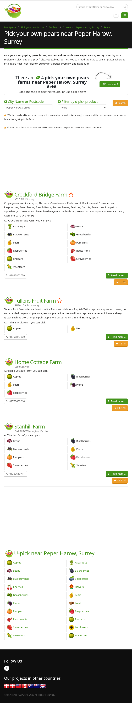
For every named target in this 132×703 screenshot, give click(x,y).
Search (121, 103)
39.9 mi (121, 480)
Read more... (118, 275)
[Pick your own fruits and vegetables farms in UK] (43, 685)
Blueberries (82, 578)
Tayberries (81, 635)
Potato (78, 603)
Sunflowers (81, 627)
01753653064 (17, 401)
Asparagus (81, 562)
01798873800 (17, 336)
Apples (17, 562)
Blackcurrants (21, 578)
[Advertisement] (66, 155)
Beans (16, 570)
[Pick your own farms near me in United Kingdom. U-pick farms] (14, 10)
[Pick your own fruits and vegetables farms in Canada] (25, 685)
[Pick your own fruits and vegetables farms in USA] (19, 685)
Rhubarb (80, 619)
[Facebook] (116, 15)
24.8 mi (121, 408)
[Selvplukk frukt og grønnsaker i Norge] (13, 685)
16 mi (122, 343)
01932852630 (17, 275)
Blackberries (82, 570)
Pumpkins (18, 611)
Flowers (79, 586)
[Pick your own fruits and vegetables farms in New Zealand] (37, 685)
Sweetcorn (19, 635)
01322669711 (17, 473)
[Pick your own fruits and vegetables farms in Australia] (31, 685)
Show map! (111, 84)
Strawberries (20, 627)
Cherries (18, 586)
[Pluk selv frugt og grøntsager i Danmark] (7, 685)
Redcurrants (20, 619)
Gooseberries (21, 595)
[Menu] (124, 15)
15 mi (122, 282)
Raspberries (82, 611)
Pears (78, 595)
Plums (16, 603)
